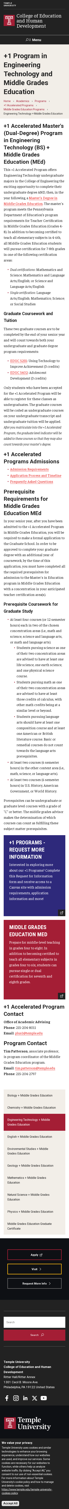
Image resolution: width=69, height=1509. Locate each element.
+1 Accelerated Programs (18, 105)
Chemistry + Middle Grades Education (31, 1107)
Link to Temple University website (28, 1424)
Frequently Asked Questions (31, 481)
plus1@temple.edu (29, 1033)
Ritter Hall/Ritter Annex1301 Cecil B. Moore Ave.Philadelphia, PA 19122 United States (29, 1382)
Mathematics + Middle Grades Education (26, 1180)
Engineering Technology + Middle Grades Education (28, 1122)
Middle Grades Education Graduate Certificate (29, 1226)
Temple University (10, 4)
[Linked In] (25, 1398)
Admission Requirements (29, 469)
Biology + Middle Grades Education (29, 1095)
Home (7, 101)
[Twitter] (34, 1398)
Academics (22, 101)
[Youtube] (43, 1398)
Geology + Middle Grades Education (30, 1165)
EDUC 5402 (19, 372)
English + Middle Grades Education (29, 1136)
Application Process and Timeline (35, 475)
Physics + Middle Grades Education (30, 1211)
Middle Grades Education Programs (24, 109)
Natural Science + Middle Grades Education (28, 1197)
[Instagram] (16, 1398)
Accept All (10, 1503)
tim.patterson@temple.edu (35, 1068)
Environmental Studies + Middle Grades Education (27, 1151)
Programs (40, 101)
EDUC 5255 (18, 360)
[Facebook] (7, 1398)
